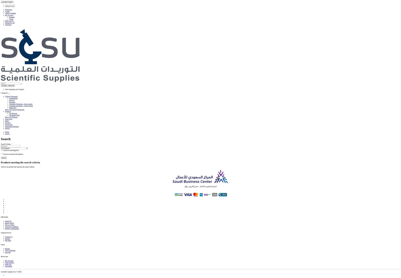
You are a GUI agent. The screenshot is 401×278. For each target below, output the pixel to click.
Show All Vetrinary (11, 117)
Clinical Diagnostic (11, 96)
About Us (8, 221)
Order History (9, 262)
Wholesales (9, 125)
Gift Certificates (10, 250)
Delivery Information (12, 229)
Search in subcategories (11, 150)
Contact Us (8, 237)
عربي (12, 6)
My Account (9, 261)
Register (12, 17)
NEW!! (7, 128)
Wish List (8, 264)
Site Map (8, 240)
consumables (13, 98)
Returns (7, 239)
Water (7, 121)
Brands (7, 249)
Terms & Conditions (11, 227)
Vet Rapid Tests (14, 115)
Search (7, 134)
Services (8, 123)
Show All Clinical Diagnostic (14, 110)
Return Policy (9, 223)
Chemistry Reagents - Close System (21, 106)
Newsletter (8, 266)
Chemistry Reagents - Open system (20, 104)
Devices (12, 100)
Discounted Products (12, 126)
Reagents (12, 102)
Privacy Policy (10, 225)
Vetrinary (8, 111)
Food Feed (8, 119)
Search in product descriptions (13, 154)
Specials (7, 252)
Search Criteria (6, 144)
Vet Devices (13, 113)
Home (7, 132)
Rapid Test (12, 108)
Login (11, 19)
